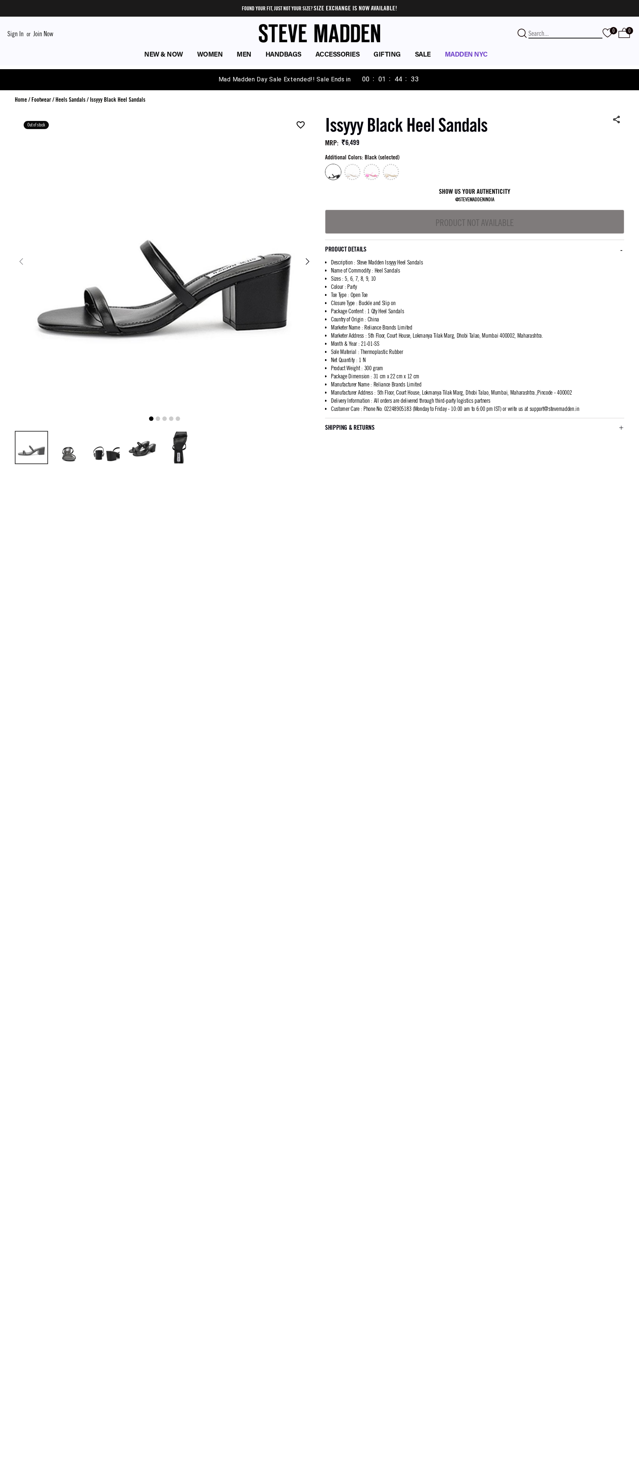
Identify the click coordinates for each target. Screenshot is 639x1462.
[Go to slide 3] (164, 418)
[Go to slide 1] (151, 418)
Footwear (41, 99)
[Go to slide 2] (158, 418)
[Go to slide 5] (178, 418)
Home (21, 99)
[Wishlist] (301, 125)
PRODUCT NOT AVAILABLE (475, 222)
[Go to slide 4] (171, 418)
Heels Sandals (70, 99)
